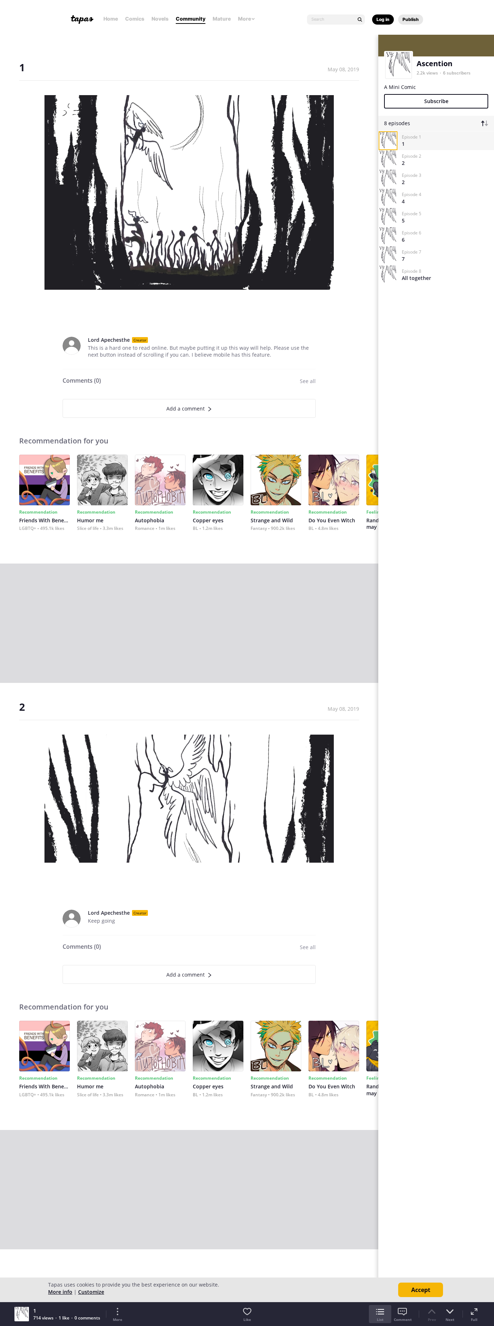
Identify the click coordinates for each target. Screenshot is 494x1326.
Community (190, 19)
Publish (411, 19)
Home (110, 19)
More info (60, 1291)
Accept (420, 1290)
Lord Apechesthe (109, 340)
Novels (160, 19)
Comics (134, 19)
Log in (382, 19)
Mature (222, 19)
